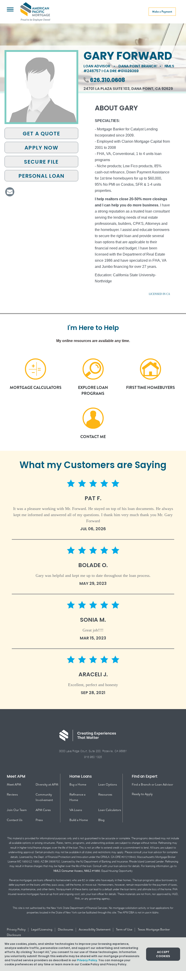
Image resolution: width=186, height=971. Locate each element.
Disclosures (66, 929)
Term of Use (124, 929)
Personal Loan (41, 176)
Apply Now (41, 147)
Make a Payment (162, 11)
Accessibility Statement (95, 929)
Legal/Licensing (42, 929)
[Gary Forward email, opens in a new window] (9, 191)
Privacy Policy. (87, 960)
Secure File (41, 161)
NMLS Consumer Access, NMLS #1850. (77, 870)
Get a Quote (41, 133)
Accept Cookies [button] (163, 954)
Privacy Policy (16, 929)
